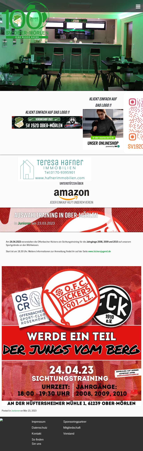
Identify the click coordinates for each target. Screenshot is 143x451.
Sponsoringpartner (74, 421)
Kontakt (36, 433)
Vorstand (68, 433)
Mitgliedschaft (71, 427)
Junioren (24, 223)
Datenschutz (39, 427)
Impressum (38, 421)
